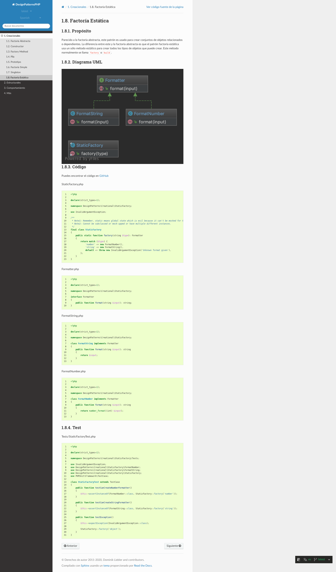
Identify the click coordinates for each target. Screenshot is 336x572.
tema (106, 565)
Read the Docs (143, 565)
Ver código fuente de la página (164, 7)
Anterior (71, 545)
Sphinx (85, 565)
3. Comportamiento (14, 88)
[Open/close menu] (2, 36)
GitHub (103, 175)
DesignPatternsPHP (27, 4)
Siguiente (173, 545)
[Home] (63, 6)
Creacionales (77, 7)
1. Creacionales (12, 36)
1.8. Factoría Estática (17, 77)
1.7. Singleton (13, 72)
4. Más (7, 93)
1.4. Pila (10, 56)
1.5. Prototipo (13, 62)
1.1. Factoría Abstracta (18, 41)
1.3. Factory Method (17, 51)
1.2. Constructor (15, 46)
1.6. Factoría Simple (16, 67)
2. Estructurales (12, 82)
